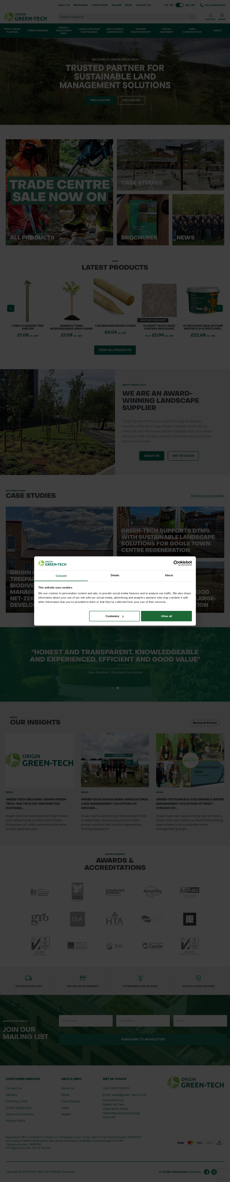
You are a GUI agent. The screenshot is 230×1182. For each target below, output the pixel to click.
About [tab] (169, 575)
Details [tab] (115, 575)
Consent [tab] (61, 575)
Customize (112, 616)
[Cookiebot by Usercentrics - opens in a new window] (176, 563)
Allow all (166, 616)
